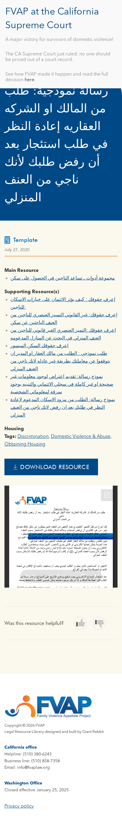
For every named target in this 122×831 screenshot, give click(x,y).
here (29, 80)
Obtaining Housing (24, 444)
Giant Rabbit (93, 732)
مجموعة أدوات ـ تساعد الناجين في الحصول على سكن (62, 278)
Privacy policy (19, 806)
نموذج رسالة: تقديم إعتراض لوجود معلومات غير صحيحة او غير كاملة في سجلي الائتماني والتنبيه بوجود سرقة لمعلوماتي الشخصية (61, 384)
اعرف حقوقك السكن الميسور (39, 346)
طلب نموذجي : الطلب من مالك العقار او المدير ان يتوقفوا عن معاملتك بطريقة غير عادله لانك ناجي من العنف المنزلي (60, 361)
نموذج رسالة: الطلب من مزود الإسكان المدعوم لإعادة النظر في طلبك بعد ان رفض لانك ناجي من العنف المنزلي (62, 408)
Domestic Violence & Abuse (80, 436)
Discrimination (33, 436)
